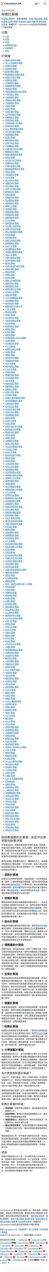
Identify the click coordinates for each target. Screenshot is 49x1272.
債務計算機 (10, 275)
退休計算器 (10, 804)
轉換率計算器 (11, 658)
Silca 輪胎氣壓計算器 (14, 129)
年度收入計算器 (12, 292)
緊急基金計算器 (12, 192)
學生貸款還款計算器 (13, 232)
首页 (3, 10)
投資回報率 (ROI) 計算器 (15, 338)
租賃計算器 (10, 598)
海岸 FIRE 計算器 (12, 818)
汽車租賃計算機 (12, 97)
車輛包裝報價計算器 (13, 154)
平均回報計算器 (12, 378)
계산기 (4, 1262)
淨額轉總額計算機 (12, 793)
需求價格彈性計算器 (13, 650)
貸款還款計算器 (12, 174)
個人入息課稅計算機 (13, 63)
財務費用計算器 (12, 214)
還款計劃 (37, 910)
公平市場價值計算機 (13, 297)
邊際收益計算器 (12, 738)
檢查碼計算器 (11, 767)
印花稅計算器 (11, 526)
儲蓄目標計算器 (12, 283)
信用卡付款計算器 (12, 189)
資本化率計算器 (12, 466)
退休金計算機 (11, 801)
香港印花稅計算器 (12, 60)
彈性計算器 (10, 684)
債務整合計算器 (12, 197)
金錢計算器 (10, 667)
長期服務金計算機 (12, 86)
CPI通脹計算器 (11, 578)
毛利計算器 (10, 235)
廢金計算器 (10, 712)
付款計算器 (10, 589)
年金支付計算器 (12, 798)
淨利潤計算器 (11, 237)
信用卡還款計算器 (12, 257)
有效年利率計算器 (12, 409)
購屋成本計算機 (12, 572)
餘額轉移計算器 (12, 243)
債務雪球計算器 (12, 203)
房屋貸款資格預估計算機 (15, 569)
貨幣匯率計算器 (12, 733)
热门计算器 (33, 1229)
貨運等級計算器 (12, 163)
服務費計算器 (11, 595)
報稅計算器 (10, 635)
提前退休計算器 (12, 821)
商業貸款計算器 (12, 652)
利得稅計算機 (11, 66)
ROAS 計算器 (10, 452)
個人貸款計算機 (12, 180)
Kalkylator (32, 1254)
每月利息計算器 (12, 406)
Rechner (21, 1257)
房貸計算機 (10, 552)
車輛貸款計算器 (12, 152)
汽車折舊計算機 (12, 111)
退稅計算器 (10, 632)
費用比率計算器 (12, 443)
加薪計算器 (10, 194)
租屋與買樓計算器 (12, 512)
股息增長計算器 (12, 326)
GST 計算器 (10, 715)
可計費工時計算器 (12, 226)
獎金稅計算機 (11, 312)
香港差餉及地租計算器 (14, 74)
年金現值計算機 (12, 303)
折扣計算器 (10, 724)
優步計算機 (10, 172)
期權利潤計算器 (12, 375)
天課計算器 (10, 647)
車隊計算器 (10, 109)
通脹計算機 (10, 581)
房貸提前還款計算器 (13, 561)
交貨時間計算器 (12, 661)
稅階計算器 (10, 735)
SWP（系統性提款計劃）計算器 (18, 584)
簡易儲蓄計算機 (12, 286)
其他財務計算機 (24, 1221)
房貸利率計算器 (12, 567)
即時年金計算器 (12, 816)
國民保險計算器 (12, 607)
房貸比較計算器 (12, 509)
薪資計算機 (10, 315)
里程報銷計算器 (12, 134)
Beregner (23, 1239)
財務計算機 (8, 18)
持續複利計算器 (12, 441)
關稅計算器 (10, 753)
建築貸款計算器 (12, 504)
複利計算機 (10, 335)
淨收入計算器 (11, 627)
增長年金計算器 (12, 830)
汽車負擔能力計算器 (13, 123)
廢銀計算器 (10, 698)
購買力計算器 (11, 206)
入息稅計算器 (11, 770)
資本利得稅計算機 (12, 320)
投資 (7, 42)
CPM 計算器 (10, 750)
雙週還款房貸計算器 (13, 498)
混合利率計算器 (12, 412)
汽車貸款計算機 (12, 94)
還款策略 (15, 890)
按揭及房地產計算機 (27, 21)
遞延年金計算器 (12, 813)
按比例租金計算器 (12, 486)
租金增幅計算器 (12, 515)
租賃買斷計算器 (12, 120)
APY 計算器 (10, 346)
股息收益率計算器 (12, 455)
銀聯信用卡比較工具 (13, 306)
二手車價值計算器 (12, 114)
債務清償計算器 (12, 212)
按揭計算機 (10, 461)
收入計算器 (10, 721)
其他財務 (9, 48)
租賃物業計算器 (12, 481)
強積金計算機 (11, 89)
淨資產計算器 (11, 209)
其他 (28, 1059)
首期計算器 (10, 484)
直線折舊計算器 (12, 269)
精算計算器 (10, 707)
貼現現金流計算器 (12, 429)
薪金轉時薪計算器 (12, 249)
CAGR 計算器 (10, 369)
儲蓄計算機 (10, 355)
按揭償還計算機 (12, 469)
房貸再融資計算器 (12, 472)
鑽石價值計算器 (12, 678)
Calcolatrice (37, 1239)
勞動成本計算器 (12, 664)
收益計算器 (10, 641)
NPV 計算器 (10, 363)
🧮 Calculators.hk (11, 3)
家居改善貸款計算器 (13, 544)
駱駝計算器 (10, 692)
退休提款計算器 (12, 827)
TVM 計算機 (10, 309)
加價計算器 (10, 601)
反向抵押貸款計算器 (13, 555)
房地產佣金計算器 (12, 501)
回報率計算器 (11, 389)
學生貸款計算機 (12, 186)
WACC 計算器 (11, 246)
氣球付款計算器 (12, 143)
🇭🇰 (36, 4)
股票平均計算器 (12, 392)
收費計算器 (10, 106)
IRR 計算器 (9, 380)
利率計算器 (10, 423)
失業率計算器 (11, 672)
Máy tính (8, 1257)
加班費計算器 (11, 704)
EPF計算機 (9, 638)
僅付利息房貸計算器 (13, 521)
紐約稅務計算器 (12, 687)
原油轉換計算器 (12, 730)
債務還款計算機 (12, 223)
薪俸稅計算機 (11, 68)
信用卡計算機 (11, 621)
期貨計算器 (10, 272)
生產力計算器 (11, 741)
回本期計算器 (11, 395)
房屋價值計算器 (12, 532)
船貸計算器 (10, 277)
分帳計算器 (10, 773)
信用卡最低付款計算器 (14, 266)
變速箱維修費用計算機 (14, 169)
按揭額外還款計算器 (13, 475)
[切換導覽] (45, 3)
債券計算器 (10, 435)
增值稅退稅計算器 (12, 615)
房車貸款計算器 (12, 126)
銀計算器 (9, 718)
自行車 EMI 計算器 (13, 160)
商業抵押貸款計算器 (13, 506)
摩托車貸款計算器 (12, 131)
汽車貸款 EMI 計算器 (14, 149)
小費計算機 (10, 775)
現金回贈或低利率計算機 (15, 91)
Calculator (40, 1242)
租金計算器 (10, 549)
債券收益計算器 (12, 383)
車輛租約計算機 (12, 117)
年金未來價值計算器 (13, 446)
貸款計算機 (10, 587)
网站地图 (44, 1229)
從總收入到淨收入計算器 (15, 747)
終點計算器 (10, 157)
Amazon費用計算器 (13, 761)
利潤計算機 (10, 758)
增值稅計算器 (11, 592)
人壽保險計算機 (12, 790)
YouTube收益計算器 (13, 618)
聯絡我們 (23, 1229)
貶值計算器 (10, 137)
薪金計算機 (10, 263)
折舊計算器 (10, 695)
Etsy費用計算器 (11, 612)
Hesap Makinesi (7, 1251)
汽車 (7, 36)
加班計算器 (10, 675)
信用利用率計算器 (12, 260)
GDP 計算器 (10, 690)
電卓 (43, 1260)
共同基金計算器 (12, 343)
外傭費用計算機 (12, 83)
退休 (7, 51)
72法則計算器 (11, 449)
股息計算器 (10, 323)
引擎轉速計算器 (12, 146)
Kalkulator (23, 1251)
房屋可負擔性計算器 (13, 524)
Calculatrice (33, 1248)
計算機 (31, 1260)
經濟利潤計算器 (12, 727)
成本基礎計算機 (12, 300)
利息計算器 (10, 332)
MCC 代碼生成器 (12, 670)
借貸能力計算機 (12, 495)
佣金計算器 (10, 575)
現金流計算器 (11, 295)
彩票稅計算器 (11, 604)
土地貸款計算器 (12, 463)
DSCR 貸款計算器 (12, 518)
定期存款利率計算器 (13, 426)
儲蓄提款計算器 (12, 217)
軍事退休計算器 (12, 807)
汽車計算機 (37, 18)
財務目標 (35, 890)
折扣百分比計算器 (12, 644)
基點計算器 (10, 418)
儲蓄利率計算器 (12, 183)
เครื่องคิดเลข (17, 1260)
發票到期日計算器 (12, 289)
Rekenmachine (36, 1257)
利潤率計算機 (11, 681)
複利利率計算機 (12, 358)
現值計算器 (10, 372)
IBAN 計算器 (10, 629)
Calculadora (5, 1242)
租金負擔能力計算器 (13, 546)
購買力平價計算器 (12, 280)
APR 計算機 (10, 492)
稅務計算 (41, 1033)
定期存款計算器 (12, 403)
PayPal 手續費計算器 (14, 778)
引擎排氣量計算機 (12, 166)
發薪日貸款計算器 (12, 240)
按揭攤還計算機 (12, 535)
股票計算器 (10, 352)
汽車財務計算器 (12, 103)
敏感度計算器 (11, 710)
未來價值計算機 (12, 415)
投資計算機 (13, 21)
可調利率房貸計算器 (13, 558)
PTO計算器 (10, 220)
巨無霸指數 (10, 781)
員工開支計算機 (12, 318)
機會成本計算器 (12, 764)
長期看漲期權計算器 (13, 252)
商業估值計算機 (12, 795)
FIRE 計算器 (10, 810)
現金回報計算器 (12, 564)
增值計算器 (10, 438)
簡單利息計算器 (12, 432)
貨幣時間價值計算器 (13, 401)
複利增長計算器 (12, 366)
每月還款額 (15, 884)
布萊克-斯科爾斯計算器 (15, 398)
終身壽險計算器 (12, 200)
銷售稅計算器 (11, 755)
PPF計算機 (9, 177)
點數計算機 (10, 784)
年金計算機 (10, 824)
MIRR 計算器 (10, 421)
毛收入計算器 (11, 255)
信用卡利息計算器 (12, 229)
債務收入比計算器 (12, 478)
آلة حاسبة (4, 1260)
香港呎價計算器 (12, 71)
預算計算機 (10, 624)
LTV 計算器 (10, 541)
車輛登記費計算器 (12, 100)
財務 (35, 24)
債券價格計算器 (12, 386)
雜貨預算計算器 (12, 744)
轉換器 (4, 1232)
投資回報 (32, 931)
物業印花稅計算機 (12, 77)
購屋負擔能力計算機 (13, 489)
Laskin (45, 1254)
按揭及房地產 (11, 45)
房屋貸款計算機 (12, 538)
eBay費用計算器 (12, 609)
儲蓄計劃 (30, 1013)
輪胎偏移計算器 (12, 140)
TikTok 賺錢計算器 (13, 701)
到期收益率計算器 (12, 349)
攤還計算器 (10, 458)
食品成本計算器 (12, 655)
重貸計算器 (10, 529)
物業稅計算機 (11, 80)
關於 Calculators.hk (8, 1229)
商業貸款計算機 (12, 787)
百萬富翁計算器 (12, 360)
